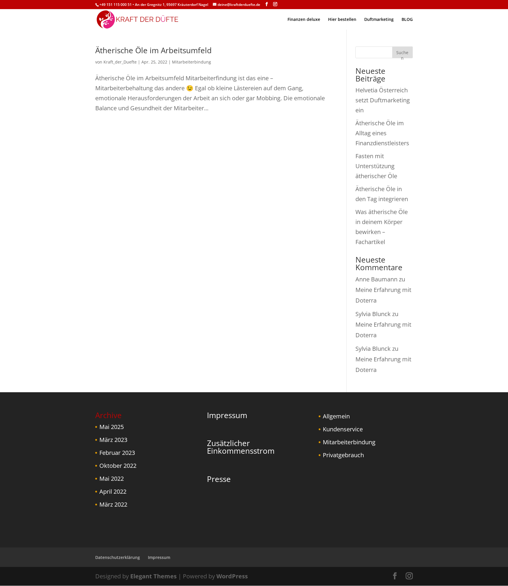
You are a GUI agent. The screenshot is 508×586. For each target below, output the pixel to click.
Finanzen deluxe (304, 19)
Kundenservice (343, 429)
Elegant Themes (153, 576)
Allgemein (336, 416)
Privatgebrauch (343, 455)
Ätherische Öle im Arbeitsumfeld (153, 50)
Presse (219, 479)
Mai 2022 (111, 479)
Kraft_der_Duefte (120, 62)
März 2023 (113, 440)
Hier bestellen (342, 19)
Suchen (402, 54)
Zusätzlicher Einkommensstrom (241, 447)
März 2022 (113, 504)
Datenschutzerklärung (117, 557)
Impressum (227, 415)
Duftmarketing (379, 19)
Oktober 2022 (117, 466)
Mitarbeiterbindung (191, 62)
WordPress (232, 576)
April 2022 (112, 491)
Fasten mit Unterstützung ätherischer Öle (376, 166)
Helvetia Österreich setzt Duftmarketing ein (382, 100)
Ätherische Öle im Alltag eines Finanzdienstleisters (382, 133)
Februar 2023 (117, 453)
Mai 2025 (111, 427)
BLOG (407, 19)
